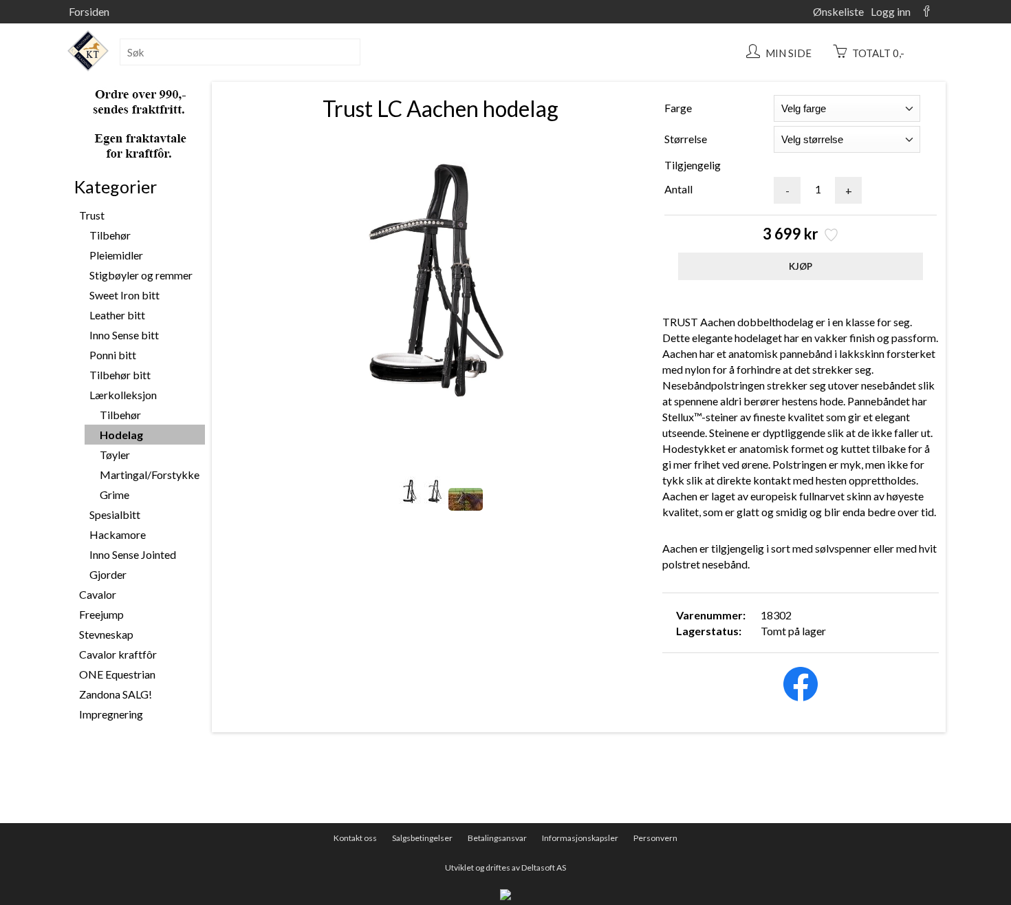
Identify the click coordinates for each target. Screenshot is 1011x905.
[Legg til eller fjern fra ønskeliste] (829, 236)
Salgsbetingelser (422, 838)
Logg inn (891, 11)
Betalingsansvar (497, 838)
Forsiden (89, 11)
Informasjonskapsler (580, 838)
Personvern (655, 838)
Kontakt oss (355, 838)
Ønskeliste (838, 11)
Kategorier (115, 186)
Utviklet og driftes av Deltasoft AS (505, 867)
